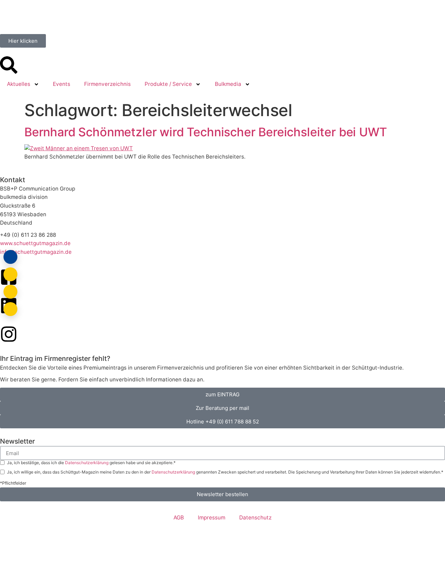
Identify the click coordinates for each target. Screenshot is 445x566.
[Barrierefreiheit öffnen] (10, 309)
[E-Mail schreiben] (10, 274)
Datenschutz (255, 517)
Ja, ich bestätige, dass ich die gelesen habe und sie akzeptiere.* (91, 462)
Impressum (211, 517)
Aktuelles (18, 84)
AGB (178, 517)
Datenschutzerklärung (87, 462)
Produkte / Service (168, 84)
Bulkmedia (228, 84)
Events (61, 84)
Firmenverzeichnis (107, 84)
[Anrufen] (10, 292)
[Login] (10, 257)
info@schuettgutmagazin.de (36, 252)
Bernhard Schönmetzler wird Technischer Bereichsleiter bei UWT (205, 132)
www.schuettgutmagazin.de (35, 243)
